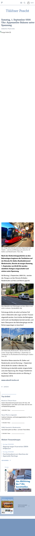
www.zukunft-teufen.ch (10, 380)
